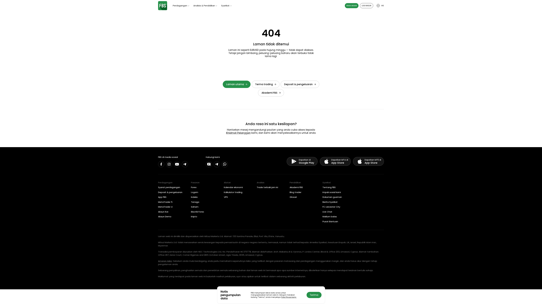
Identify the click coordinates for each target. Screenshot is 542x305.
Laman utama (235, 84)
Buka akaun (352, 5)
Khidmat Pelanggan (238, 133)
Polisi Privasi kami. (289, 297)
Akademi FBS (269, 92)
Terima (314, 295)
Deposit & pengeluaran (298, 84)
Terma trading (264, 84)
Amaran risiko (165, 261)
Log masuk (366, 5)
